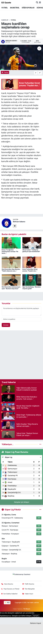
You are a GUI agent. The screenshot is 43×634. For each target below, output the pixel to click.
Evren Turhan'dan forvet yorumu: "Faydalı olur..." (30, 270)
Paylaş (6, 72)
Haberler (4, 20)
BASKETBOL (15, 8)
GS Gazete (6, 2)
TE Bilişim (26, 609)
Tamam (35, 616)
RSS (8, 602)
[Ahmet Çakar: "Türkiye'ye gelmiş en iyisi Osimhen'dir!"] (31, 243)
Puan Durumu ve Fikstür (11, 589)
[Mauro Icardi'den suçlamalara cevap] (21, 57)
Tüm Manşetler (30, 589)
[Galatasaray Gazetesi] (21, 574)
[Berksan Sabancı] (6, 223)
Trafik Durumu (29, 584)
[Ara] (37, 3)
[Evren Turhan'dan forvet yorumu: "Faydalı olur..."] (31, 262)
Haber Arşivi (29, 594)
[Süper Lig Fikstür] (40, 510)
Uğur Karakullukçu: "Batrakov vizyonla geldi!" (31, 287)
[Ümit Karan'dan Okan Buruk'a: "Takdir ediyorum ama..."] (11, 262)
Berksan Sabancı (19, 222)
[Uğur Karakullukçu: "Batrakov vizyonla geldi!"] (31, 280)
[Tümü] (40, 444)
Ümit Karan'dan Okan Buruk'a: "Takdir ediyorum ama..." (11, 270)
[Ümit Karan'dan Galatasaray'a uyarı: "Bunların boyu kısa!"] (11, 280)
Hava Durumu (8, 584)
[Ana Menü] (40, 3)
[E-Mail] (14, 226)
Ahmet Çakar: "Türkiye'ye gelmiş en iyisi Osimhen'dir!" (31, 250)
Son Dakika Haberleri (10, 594)
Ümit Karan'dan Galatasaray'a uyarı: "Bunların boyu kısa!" (11, 287)
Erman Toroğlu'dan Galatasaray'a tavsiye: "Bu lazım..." (10, 251)
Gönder (6, 325)
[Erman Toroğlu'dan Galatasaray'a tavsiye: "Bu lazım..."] (11, 243)
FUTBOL (5, 8)
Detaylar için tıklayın (21, 502)
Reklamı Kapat (35, 623)
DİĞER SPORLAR (28, 8)
